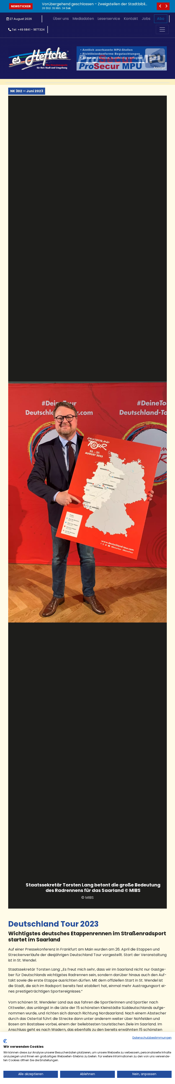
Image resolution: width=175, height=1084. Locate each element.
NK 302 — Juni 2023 (26, 91)
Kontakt (131, 18)
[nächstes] (166, 6)
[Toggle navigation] (162, 29)
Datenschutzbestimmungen (152, 1038)
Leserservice (109, 18)
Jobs (146, 18)
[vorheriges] (160, 6)
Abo (160, 18)
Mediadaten (83, 18)
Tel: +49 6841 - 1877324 (28, 29)
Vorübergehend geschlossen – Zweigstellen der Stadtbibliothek (94, 6)
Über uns (61, 18)
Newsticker (21, 6)
